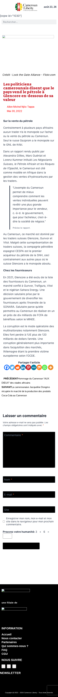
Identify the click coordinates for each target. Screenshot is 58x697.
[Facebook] (6, 367)
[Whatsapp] (44, 367)
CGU (5, 653)
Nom (8, 479)
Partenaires (9, 642)
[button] (3, 7)
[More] (50, 367)
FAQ (4, 649)
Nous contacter (12, 638)
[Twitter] (12, 367)
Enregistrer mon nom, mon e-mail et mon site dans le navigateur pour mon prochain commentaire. (30, 521)
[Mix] (39, 367)
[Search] (54, 22)
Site (6, 509)
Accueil (6, 634)
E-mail (9, 494)
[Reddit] (17, 367)
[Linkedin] (23, 367)
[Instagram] (14, 666)
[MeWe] (34, 367)
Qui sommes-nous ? (15, 646)
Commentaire (13, 435)
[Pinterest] (28, 367)
